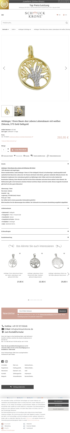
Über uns (15, 365)
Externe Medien (31, 426)
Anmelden (4, 365)
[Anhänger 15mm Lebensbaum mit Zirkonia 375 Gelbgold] (35, 68)
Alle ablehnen (58, 405)
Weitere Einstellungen (8, 430)
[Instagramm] (6, 361)
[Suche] (67, 23)
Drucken (27, 155)
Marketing (7, 426)
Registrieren (4, 368)
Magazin (3, 376)
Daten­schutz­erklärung (33, 420)
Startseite (4, 29)
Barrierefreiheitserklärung (29, 376)
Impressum (28, 373)
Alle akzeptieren (58, 401)
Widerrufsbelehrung (29, 368)
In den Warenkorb (20, 150)
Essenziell (7, 424)
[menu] (2, 14)
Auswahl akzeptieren (58, 409)
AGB (26, 370)
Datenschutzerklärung (29, 365)
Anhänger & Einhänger (24, 29)
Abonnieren (62, 311)
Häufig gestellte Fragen (17, 368)
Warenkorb (66, 15)
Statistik (29, 424)
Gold (13, 29)
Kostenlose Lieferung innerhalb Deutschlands (20, 136)
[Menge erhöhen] (8, 149)
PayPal (6, 428)
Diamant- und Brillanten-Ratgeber (17, 370)
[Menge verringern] (8, 151)
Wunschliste (59, 15)
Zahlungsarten (17, 373)
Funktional (30, 428)
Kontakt (3, 373)
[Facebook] (2, 361)
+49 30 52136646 (19, 326)
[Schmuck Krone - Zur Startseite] (35, 14)
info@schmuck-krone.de (22, 329)
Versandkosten (17, 376)
